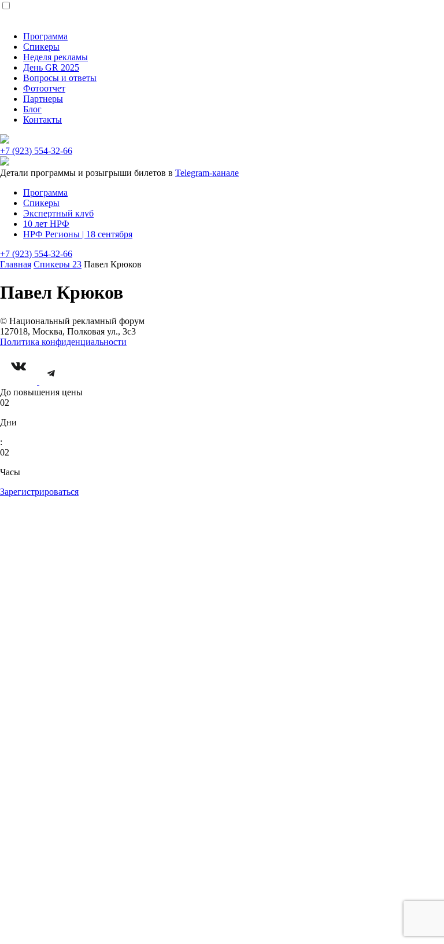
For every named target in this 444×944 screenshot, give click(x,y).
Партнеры (43, 99)
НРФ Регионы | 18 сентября (77, 234)
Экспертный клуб (58, 213)
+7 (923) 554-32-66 (36, 151)
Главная (15, 264)
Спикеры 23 (58, 264)
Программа (45, 36)
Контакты (42, 119)
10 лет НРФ (46, 224)
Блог (32, 109)
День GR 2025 (51, 67)
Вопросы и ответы (60, 78)
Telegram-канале (207, 173)
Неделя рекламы (55, 57)
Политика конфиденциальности (63, 342)
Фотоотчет (44, 88)
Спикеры (41, 47)
